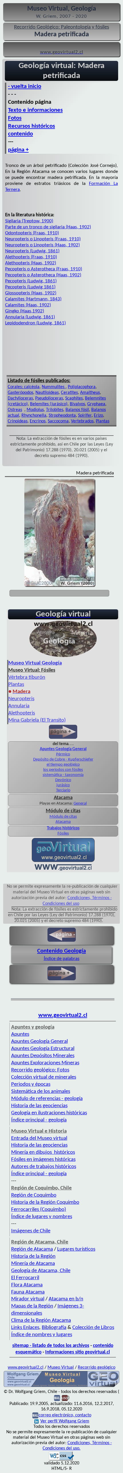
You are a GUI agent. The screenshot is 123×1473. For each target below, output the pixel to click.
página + (18, 150)
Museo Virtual (60, 1367)
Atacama (63, 822)
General (80, 803)
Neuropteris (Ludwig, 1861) (32, 251)
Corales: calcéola (23, 387)
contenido (20, 134)
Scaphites (74, 398)
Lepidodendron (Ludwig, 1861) (35, 323)
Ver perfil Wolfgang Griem (64, 1421)
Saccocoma (58, 421)
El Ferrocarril (25, 1278)
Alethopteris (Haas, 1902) (30, 263)
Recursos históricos (31, 126)
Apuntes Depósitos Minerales (42, 1056)
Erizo (98, 415)
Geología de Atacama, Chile (40, 1271)
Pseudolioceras (49, 398)
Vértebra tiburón (26, 677)
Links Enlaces (25, 1327)
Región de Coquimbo (33, 1195)
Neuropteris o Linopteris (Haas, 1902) (42, 245)
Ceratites (69, 392)
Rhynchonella (33, 415)
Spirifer (85, 415)
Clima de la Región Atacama (41, 1320)
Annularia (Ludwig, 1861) (30, 317)
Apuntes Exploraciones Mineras (45, 1063)
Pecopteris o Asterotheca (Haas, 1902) (43, 275)
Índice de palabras (62, 958)
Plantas (102, 421)
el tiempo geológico (63, 765)
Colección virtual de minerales (43, 1077)
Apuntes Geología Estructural (42, 1048)
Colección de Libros (93, 1327)
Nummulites (54, 387)
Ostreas (15, 410)
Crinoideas (17, 421)
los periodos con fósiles (63, 770)
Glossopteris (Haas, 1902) (30, 293)
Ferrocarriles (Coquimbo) (38, 1209)
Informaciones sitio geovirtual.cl (77, 1352)
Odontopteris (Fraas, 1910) (32, 233)
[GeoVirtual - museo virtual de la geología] (63, 657)
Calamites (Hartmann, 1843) (33, 299)
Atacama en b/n (66, 1299)
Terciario (63, 790)
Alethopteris (21, 713)
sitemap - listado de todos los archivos (50, 1345)
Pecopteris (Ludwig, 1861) (31, 281)
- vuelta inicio (24, 86)
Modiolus (35, 410)
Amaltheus (90, 392)
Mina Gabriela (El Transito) (37, 720)
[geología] (61, 1386)
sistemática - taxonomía (63, 775)
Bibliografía (54, 1327)
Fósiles (63, 833)
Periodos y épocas (30, 1084)
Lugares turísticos (76, 1249)
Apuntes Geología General (63, 749)
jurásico (63, 785)
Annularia (18, 706)
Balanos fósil (77, 410)
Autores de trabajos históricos (43, 1166)
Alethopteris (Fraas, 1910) (31, 257)
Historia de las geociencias (39, 1106)
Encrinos (37, 421)
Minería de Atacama (33, 1263)
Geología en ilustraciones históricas (49, 1113)
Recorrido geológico (96, 1367)
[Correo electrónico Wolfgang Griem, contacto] (57, 1398)
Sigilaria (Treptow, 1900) (29, 221)
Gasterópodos (20, 392)
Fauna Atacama (28, 1292)
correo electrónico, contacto (65, 1415)
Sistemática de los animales (40, 1091)
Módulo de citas (63, 817)
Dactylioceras (20, 398)
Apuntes (20, 1034)
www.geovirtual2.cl (62, 1015)
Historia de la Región (33, 1256)
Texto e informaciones (35, 110)
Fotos (14, 118)
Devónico (63, 780)
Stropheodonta (62, 415)
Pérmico (63, 754)
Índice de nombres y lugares (41, 1335)
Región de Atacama (32, 1249)
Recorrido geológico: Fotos (40, 1070)
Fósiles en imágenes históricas (43, 1159)
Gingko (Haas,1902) (24, 311)
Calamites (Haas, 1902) (28, 305)
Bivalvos (77, 404)
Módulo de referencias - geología (47, 1098)
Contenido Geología (61, 951)
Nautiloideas (47, 392)
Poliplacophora (82, 387)
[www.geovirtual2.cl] (63, 869)
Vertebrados (82, 421)
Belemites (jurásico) (49, 404)
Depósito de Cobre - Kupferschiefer (63, 759)
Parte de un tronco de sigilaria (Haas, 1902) (48, 227)
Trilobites (54, 410)
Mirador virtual (27, 1299)
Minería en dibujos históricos (43, 1152)
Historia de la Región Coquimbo (45, 1202)
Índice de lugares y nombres (41, 1216)
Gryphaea (96, 404)
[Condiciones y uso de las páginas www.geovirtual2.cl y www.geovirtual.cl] (64, 1398)
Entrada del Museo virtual (39, 1138)
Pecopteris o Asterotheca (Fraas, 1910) (43, 269)
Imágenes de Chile (30, 1231)
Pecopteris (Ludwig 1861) (30, 287)
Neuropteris (21, 699)
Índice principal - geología (39, 1120)
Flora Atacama (27, 1285)
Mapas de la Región (32, 1306)
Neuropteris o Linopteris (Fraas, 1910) (43, 239)
